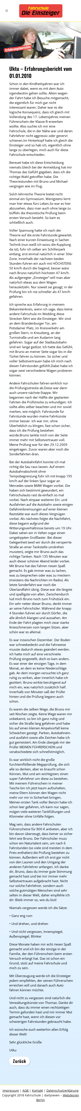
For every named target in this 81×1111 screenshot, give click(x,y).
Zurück (19, 1061)
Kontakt (37, 1090)
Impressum (11, 1090)
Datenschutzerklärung (62, 1090)
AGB (25, 1090)
